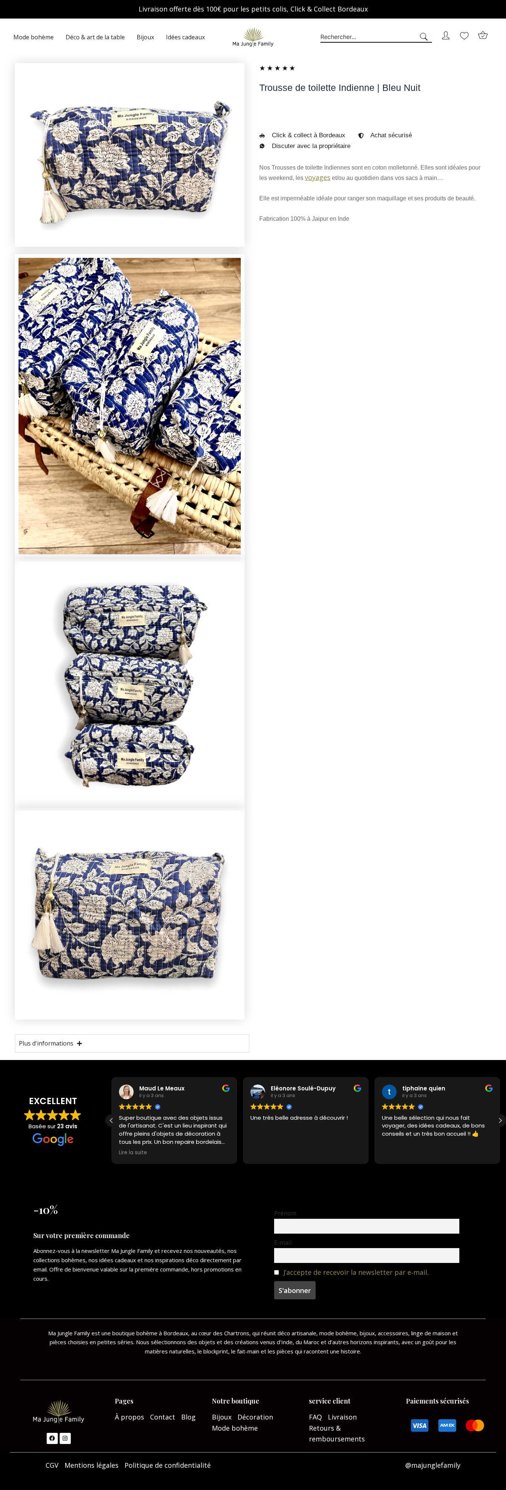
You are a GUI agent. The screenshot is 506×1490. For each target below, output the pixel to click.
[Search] (425, 37)
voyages (317, 177)
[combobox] (369, 37)
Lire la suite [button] (133, 1152)
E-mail (283, 1242)
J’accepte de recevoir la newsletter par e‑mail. (356, 1272)
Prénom (285, 1213)
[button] (500, 1120)
